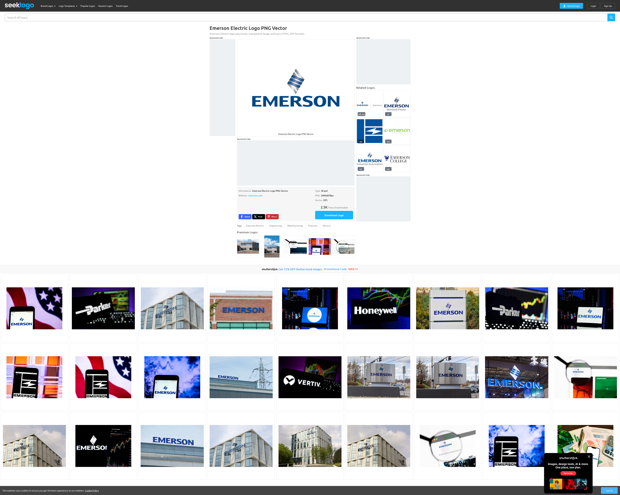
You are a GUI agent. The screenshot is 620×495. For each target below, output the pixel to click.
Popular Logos (88, 5)
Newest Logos (105, 5)
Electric (327, 225)
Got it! (609, 490)
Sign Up (608, 5)
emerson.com (255, 195)
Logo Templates (67, 5)
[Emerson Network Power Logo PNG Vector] (397, 103)
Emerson (312, 225)
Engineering (275, 225)
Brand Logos (47, 5)
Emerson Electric (255, 225)
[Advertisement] (222, 87)
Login (593, 5)
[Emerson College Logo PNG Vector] (397, 158)
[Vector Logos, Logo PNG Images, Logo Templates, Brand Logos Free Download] (19, 5)
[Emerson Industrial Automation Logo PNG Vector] (369, 158)
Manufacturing (295, 225)
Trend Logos (122, 5)
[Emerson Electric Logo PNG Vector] (369, 131)
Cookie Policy (92, 490)
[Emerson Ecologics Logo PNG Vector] (397, 131)
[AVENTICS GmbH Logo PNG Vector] (369, 103)
